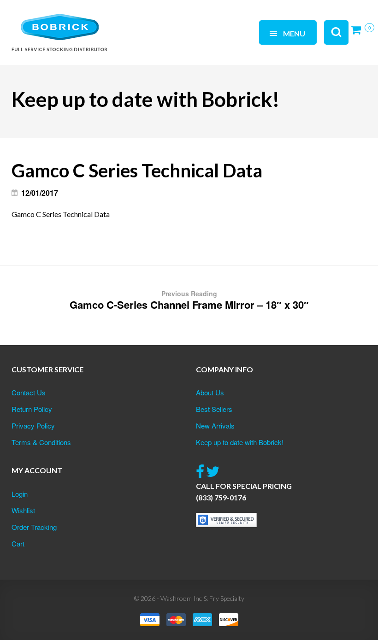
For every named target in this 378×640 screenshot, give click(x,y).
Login (20, 494)
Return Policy (32, 409)
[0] (358, 33)
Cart (18, 543)
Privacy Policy (33, 425)
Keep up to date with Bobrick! (240, 442)
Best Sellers (214, 409)
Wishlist (23, 510)
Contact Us (29, 392)
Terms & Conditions (41, 442)
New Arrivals (215, 425)
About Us (210, 392)
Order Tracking (34, 527)
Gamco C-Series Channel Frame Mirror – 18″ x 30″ (189, 300)
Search (124, 22)
